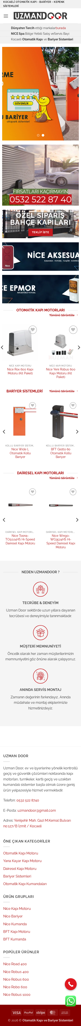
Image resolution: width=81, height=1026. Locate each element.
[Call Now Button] (71, 984)
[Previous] (4, 432)
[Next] (76, 432)
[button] (5, 16)
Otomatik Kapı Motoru (20, 853)
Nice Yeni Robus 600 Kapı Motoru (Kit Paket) (60, 373)
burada (61, 28)
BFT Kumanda (14, 939)
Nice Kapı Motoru (17, 909)
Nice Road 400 (15, 964)
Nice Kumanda (15, 924)
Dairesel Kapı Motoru (20, 869)
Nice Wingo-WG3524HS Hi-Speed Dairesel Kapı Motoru (60, 541)
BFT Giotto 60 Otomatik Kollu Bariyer (60, 453)
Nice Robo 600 (15, 987)
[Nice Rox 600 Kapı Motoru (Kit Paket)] (20, 342)
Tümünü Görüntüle (62, 315)
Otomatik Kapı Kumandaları (25, 884)
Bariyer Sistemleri (17, 876)
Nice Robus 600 (16, 979)
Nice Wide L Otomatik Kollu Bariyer (20, 453)
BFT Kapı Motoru (16, 932)
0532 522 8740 (27, 800)
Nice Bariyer (13, 916)
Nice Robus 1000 (16, 995)
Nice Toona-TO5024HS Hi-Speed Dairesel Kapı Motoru (20, 539)
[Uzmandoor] (41, 15)
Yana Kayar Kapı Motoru (22, 861)
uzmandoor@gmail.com (36, 810)
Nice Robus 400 (16, 972)
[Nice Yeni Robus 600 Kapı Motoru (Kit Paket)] (61, 342)
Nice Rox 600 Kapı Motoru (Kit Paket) (20, 371)
